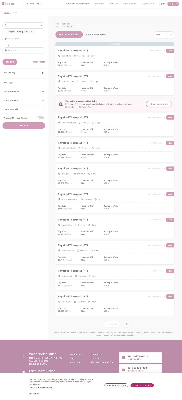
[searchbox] (21, 25)
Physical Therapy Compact (16, 118)
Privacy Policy (34, 394)
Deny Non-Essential (116, 385)
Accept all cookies (142, 385)
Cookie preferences (40, 387)
